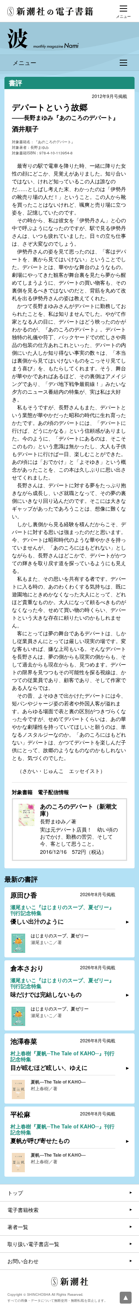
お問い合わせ (23, 1261)
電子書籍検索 (23, 1209)
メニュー (24, 62)
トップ (15, 1192)
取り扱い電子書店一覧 (33, 1244)
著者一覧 (17, 1226)
